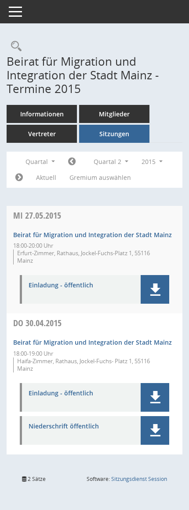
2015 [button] (149, 161)
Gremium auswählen (100, 177)
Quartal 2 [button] (108, 161)
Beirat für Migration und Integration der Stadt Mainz (92, 235)
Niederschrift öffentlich (64, 426)
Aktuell (46, 177)
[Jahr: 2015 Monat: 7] (19, 178)
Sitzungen (114, 134)
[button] (155, 289)
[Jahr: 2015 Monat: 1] (72, 162)
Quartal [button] (37, 161)
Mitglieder (114, 114)
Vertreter (42, 134)
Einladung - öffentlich (61, 285)
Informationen (42, 114)
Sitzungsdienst (139, 479)
